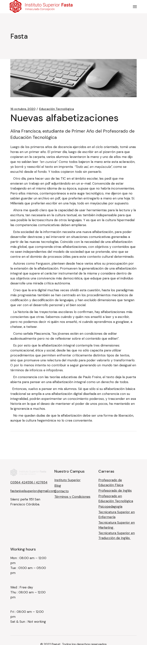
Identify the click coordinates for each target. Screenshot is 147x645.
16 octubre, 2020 (22, 109)
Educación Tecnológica (56, 109)
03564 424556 (21, 482)
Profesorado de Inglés (115, 490)
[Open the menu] (134, 7)
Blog (57, 485)
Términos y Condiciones (72, 497)
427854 (41, 482)
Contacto (61, 491)
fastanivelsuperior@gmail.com (33, 491)
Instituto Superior (67, 480)
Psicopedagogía (110, 506)
